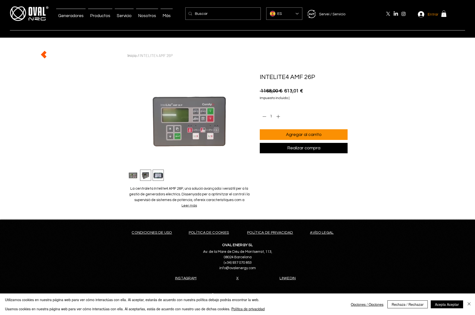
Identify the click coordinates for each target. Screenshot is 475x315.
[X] (388, 14)
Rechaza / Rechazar (408, 304)
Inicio (132, 55)
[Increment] (278, 116)
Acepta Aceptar (447, 304)
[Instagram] (403, 14)
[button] (444, 13)
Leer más (189, 205)
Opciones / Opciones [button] (367, 304)
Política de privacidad (248, 308)
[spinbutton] (271, 116)
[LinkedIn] (396, 14)
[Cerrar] (469, 304)
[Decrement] (264, 116)
